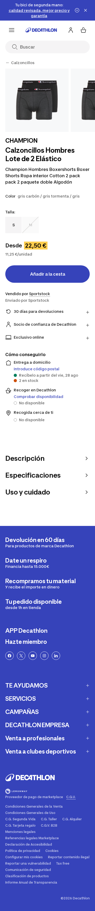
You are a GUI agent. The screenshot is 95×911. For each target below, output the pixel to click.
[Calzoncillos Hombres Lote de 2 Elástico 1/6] (37, 100)
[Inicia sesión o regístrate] (70, 30)
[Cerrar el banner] (85, 10)
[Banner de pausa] (77, 10)
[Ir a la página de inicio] (41, 30)
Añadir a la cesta (47, 274)
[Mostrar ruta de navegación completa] (7, 63)
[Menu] (11, 30)
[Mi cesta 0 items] (83, 30)
